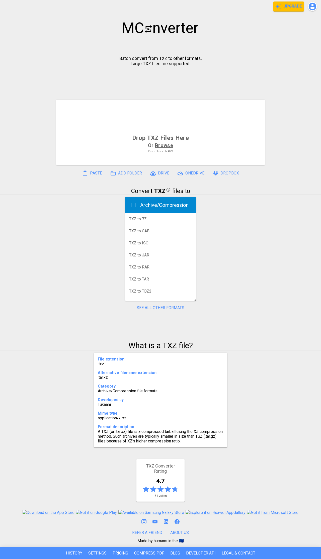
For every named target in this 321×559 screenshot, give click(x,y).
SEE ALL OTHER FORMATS (160, 307)
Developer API (201, 553)
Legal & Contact (238, 553)
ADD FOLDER (129, 173)
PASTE (95, 173)
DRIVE (163, 173)
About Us (179, 532)
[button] (312, 6)
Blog (175, 553)
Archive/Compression (164, 205)
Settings (97, 553)
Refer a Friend (147, 532)
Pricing (120, 553)
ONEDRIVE (194, 173)
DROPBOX (229, 173)
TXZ (160, 191)
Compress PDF (149, 553)
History (74, 553)
